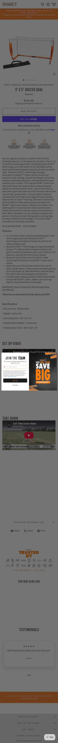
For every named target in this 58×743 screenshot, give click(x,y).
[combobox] (5, 367)
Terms (15, 376)
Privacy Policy (10, 376)
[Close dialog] (55, 354)
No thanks (15, 385)
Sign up (15, 380)
